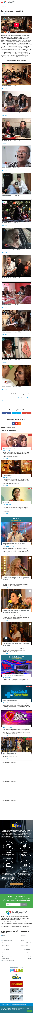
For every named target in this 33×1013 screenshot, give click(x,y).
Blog (8, 871)
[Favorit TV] (16, 984)
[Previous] (2, 398)
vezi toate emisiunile (16, 658)
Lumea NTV (24, 938)
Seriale (22, 940)
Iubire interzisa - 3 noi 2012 (10, 195)
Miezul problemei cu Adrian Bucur (13, 676)
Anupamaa (6, 502)
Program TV (5, 938)
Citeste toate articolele (16, 884)
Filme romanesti (6, 954)
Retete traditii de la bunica (8, 960)
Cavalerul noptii (7, 475)
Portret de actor (6, 949)
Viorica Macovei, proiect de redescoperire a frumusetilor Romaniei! (16, 611)
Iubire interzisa (7, 726)
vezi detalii (5, 458)
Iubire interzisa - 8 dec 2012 (10, 85)
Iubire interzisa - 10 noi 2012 (11, 168)
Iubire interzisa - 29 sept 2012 (11, 332)
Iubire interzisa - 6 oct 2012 (10, 304)
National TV (24, 1004)
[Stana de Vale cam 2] (16, 998)
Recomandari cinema (7, 956)
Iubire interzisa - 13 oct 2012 (11, 277)
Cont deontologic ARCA (25, 951)
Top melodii (24, 871)
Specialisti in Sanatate (10, 700)
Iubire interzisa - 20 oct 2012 (11, 250)
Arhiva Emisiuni (24, 945)
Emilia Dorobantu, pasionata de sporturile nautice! (16, 578)
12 (2, 400)
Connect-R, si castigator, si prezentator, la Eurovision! (16, 644)
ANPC (29, 958)
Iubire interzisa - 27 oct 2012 (11, 222)
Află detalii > (18, 1009)
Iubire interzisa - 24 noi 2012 (11, 113)
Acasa (3, 935)
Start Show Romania (12, 546)
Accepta (29, 1011)
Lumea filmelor (5, 958)
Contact (29, 953)
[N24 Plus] (16, 969)
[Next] (6, 400)
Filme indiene (5, 951)
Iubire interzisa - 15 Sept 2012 (11, 387)
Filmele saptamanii (7, 940)
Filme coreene (5, 953)
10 (24, 397)
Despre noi (23, 935)
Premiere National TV (26, 943)
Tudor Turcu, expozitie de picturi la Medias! (14, 544)
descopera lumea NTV (16, 520)
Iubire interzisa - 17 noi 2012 (11, 140)
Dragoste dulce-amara (9, 448)
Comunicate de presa (26, 954)
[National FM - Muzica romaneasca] (16, 977)
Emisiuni (8, 852)
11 (28, 397)
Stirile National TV (6, 945)
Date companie (27, 949)
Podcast (24, 852)
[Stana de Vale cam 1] (16, 991)
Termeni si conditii (26, 956)
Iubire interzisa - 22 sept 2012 (11, 359)
